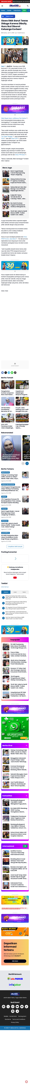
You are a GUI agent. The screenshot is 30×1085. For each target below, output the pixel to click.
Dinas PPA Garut (20, 154)
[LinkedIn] (12, 1011)
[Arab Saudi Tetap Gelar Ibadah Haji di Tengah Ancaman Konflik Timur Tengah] (6, 877)
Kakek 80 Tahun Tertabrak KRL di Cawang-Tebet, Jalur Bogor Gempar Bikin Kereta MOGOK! (17, 197)
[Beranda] (3, 16)
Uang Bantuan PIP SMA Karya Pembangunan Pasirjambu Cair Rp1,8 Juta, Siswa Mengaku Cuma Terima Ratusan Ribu (18, 694)
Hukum (4, 496)
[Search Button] (27, 6)
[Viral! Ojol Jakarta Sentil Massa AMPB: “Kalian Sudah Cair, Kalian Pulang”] (6, 213)
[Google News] (22, 1006)
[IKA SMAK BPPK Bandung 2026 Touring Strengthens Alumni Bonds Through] (6, 810)
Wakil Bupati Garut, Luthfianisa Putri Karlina (13, 118)
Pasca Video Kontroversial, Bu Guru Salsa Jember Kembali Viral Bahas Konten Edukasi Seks (18, 654)
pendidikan (5, 533)
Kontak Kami (13, 1016)
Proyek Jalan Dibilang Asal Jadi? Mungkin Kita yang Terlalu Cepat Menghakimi (22, 409)
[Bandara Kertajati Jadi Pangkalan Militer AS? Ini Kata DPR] (6, 869)
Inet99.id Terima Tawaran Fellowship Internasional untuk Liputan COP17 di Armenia (17, 852)
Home (3, 10)
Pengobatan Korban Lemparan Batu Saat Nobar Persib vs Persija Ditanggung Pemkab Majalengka (7, 393)
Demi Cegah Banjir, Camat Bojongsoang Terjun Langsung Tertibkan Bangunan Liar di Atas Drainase (18, 172)
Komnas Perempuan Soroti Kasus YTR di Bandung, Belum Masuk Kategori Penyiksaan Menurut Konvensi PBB (18, 768)
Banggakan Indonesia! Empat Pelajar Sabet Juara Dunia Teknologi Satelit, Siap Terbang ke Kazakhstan (19, 760)
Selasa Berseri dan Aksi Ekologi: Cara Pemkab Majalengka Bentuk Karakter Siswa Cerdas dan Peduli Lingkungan (18, 189)
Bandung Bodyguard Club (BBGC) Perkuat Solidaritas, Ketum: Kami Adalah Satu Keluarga (19, 826)
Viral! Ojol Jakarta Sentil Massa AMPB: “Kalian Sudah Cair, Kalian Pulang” (18, 213)
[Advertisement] (15, 311)
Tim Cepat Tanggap (6, 136)
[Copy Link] (15, 372)
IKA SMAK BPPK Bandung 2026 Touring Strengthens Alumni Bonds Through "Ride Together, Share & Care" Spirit (19, 810)
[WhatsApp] (12, 372)
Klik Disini (15, 961)
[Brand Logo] (15, 979)
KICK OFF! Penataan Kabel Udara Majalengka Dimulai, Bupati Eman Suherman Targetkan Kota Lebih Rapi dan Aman (7, 426)
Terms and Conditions (18, 1019)
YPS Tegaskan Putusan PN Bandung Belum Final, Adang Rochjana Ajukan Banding (10, 501)
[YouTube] (17, 1006)
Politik (9, 10)
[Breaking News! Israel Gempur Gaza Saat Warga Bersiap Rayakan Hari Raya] (6, 861)
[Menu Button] (2, 6)
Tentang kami (22, 1016)
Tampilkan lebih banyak (15, 546)
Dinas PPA (14, 138)
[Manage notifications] (26, 1081)
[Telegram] (9, 372)
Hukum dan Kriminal (8, 484)
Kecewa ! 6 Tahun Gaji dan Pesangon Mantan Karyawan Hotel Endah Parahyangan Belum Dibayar (18, 670)
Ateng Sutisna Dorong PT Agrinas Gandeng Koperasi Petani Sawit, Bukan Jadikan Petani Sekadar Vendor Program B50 (18, 180)
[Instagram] (12, 1006)
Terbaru (6, 592)
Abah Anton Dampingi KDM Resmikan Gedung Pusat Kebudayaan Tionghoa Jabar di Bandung (18, 662)
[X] (5, 372)
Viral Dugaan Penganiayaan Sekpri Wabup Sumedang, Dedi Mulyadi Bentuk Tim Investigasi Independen (10, 488)
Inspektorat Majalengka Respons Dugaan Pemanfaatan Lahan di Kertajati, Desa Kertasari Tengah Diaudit (22, 393)
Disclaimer (8, 1019)
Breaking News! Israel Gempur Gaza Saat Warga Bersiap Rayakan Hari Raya (19, 860)
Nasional (5, 521)
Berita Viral (5, 472)
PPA (2, 138)
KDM (24, 10)
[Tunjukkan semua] (27, 745)
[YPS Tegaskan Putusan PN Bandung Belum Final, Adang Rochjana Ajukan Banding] (25, 499)
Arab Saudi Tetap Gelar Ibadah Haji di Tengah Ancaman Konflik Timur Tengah (19, 876)
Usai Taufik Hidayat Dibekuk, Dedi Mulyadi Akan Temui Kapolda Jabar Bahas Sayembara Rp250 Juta (19, 784)
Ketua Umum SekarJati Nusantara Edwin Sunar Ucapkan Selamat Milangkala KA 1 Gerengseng (18, 834)
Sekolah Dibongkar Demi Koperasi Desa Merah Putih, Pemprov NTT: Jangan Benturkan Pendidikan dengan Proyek (19, 776)
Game (15, 592)
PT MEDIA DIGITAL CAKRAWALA (17, 1028)
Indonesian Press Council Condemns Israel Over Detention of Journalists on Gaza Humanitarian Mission (19, 884)
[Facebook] (2, 372)
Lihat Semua (4, 587)
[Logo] (15, 994)
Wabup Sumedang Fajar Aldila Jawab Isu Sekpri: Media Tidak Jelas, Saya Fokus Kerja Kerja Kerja (9, 476)
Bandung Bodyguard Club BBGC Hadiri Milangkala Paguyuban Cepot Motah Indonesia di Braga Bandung (19, 802)
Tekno (24, 592)
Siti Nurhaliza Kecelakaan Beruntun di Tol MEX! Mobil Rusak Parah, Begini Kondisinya (7, 409)
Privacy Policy (15, 1022)
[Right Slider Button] (28, 10)
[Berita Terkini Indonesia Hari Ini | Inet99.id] (15, 6)
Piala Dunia (17, 10)
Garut (2, 66)
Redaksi (6, 1016)
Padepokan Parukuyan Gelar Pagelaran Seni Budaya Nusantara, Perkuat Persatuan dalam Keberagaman (18, 818)
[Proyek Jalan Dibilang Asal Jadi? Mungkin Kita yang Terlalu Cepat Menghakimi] (22, 401)
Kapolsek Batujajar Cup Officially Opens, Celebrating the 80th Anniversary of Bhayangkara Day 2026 (22, 426)
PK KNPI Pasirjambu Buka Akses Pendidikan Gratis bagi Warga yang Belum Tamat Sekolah (9, 537)
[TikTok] (26, 1006)
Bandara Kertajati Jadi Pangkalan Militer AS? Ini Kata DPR (19, 868)
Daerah (4, 509)
